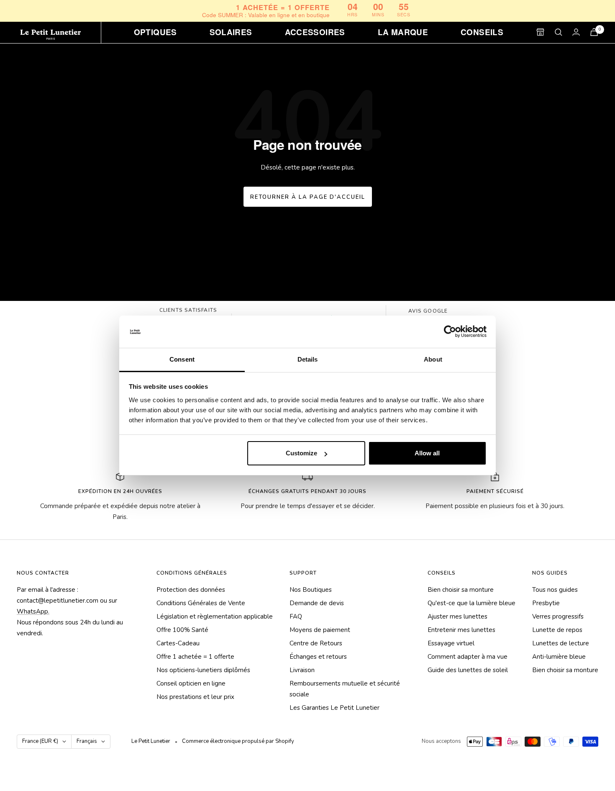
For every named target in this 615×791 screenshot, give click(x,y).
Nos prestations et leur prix (195, 697)
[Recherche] (558, 32)
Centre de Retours (316, 643)
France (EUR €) (40, 741)
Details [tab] (307, 359)
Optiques (155, 32)
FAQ (296, 616)
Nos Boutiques (311, 590)
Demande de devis (317, 603)
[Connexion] (576, 32)
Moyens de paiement (320, 630)
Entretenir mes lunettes (461, 630)
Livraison (302, 670)
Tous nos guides (555, 590)
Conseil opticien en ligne (191, 683)
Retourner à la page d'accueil (307, 197)
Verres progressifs (558, 616)
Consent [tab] (182, 359)
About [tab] (433, 359)
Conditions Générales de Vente (200, 603)
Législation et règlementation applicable (214, 616)
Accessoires (315, 32)
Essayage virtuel (451, 643)
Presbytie (546, 603)
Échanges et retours (318, 656)
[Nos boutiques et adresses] (540, 32)
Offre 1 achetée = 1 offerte (195, 656)
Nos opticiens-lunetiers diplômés (203, 670)
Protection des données (190, 590)
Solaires (231, 32)
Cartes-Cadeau (178, 643)
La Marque (403, 32)
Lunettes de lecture (560, 643)
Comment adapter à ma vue (467, 656)
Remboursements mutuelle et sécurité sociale (345, 689)
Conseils (482, 32)
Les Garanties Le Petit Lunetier (334, 708)
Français (87, 741)
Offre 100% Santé (182, 630)
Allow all (427, 453)
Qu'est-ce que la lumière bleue (471, 603)
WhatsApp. (33, 611)
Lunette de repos (557, 630)
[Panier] (594, 32)
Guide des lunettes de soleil (468, 670)
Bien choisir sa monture (461, 590)
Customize (301, 453)
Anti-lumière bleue (559, 656)
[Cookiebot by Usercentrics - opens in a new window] (450, 332)
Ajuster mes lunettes (457, 616)
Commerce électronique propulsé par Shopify (238, 741)
